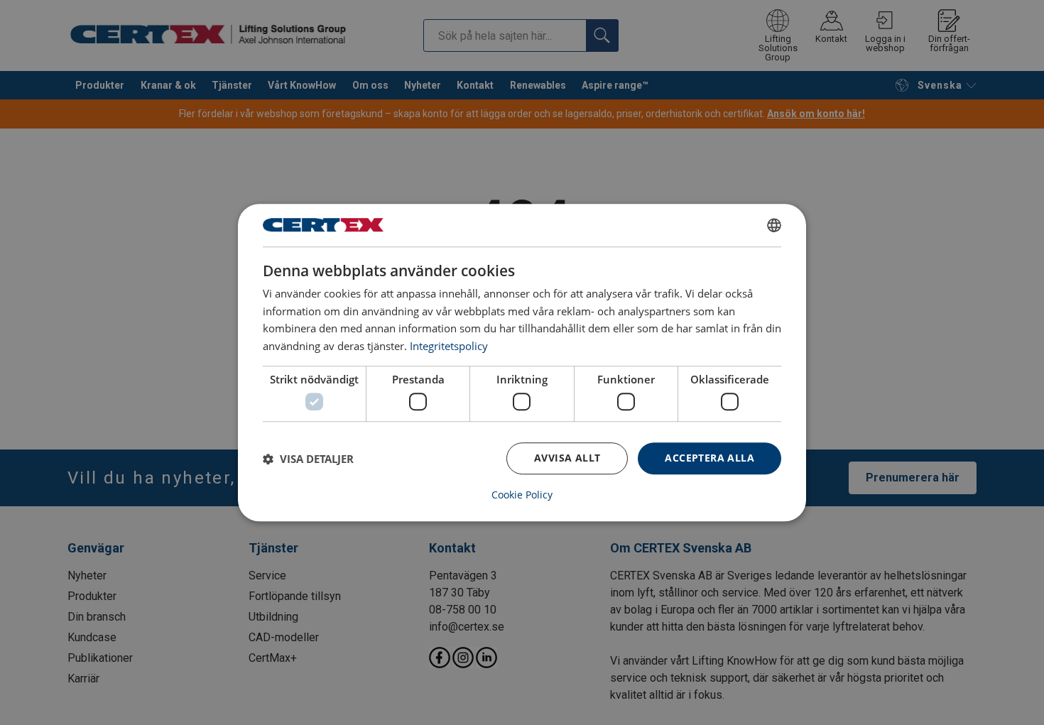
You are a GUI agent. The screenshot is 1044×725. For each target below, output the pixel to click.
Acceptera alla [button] (709, 458)
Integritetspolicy (449, 346)
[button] (308, 459)
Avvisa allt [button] (567, 458)
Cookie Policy (522, 495)
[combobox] (774, 225)
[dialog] (522, 363)
